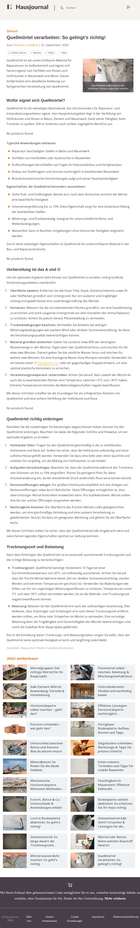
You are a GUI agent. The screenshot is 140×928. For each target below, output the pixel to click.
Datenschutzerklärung (125, 916)
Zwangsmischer (48, 363)
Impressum (98, 916)
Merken (37, 52)
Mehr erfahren (115, 898)
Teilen (51, 52)
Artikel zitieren (18, 52)
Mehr (64, 52)
